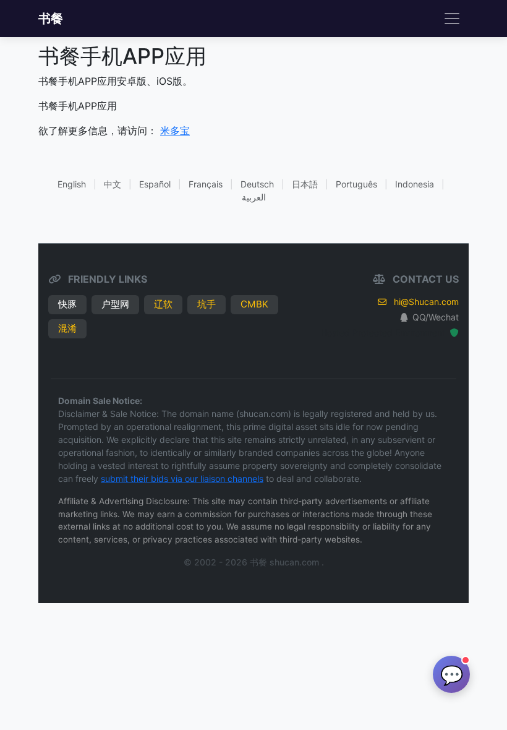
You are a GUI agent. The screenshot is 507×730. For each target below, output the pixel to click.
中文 (112, 184)
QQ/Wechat (435, 317)
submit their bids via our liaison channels (182, 478)
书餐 (50, 18)
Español (155, 184)
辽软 (163, 304)
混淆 (67, 328)
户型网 (115, 304)
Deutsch (257, 184)
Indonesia (414, 184)
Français (206, 184)
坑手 (206, 304)
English (72, 184)
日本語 (305, 184)
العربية (254, 197)
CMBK (254, 304)
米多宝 (175, 130)
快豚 (67, 304)
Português (356, 184)
